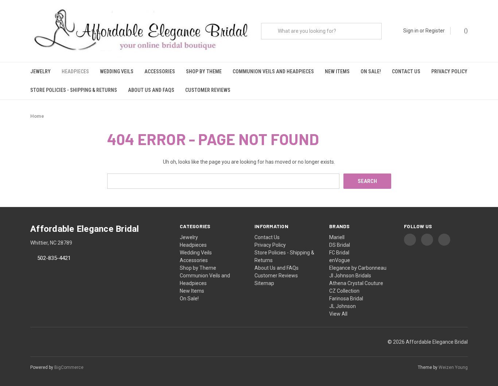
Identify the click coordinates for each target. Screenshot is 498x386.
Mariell (337, 237)
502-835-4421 (54, 258)
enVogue (339, 260)
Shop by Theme (204, 71)
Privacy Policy (449, 71)
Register (435, 31)
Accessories (159, 71)
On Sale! (371, 71)
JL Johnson (342, 306)
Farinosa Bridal (346, 298)
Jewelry (40, 71)
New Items (337, 71)
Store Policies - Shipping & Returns (73, 90)
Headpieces (75, 71)
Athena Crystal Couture (356, 283)
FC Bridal (339, 253)
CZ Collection (344, 291)
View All (338, 314)
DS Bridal (339, 245)
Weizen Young (453, 367)
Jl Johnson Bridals (350, 275)
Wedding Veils (116, 71)
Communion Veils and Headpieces (273, 71)
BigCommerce (68, 367)
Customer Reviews (207, 90)
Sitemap (264, 283)
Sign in (411, 31)
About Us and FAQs (151, 90)
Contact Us (406, 71)
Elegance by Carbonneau (357, 268)
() (465, 31)
